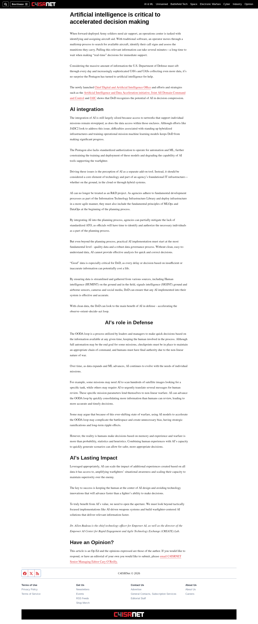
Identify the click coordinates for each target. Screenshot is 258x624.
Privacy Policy (30, 589)
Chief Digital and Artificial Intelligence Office (123, 87)
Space (193, 4)
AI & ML (148, 4)
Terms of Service (31, 593)
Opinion (249, 4)
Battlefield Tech (179, 4)
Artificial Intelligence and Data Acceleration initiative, (117, 93)
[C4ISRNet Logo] (44, 4)
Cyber (226, 4)
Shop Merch (83, 602)
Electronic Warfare (210, 4)
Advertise (136, 589)
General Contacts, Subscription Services (153, 593)
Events (80, 593)
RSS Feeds (82, 598)
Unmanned (162, 4)
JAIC (93, 98)
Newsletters (82, 589)
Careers (189, 593)
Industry (237, 4)
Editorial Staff (138, 598)
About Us (190, 589)
